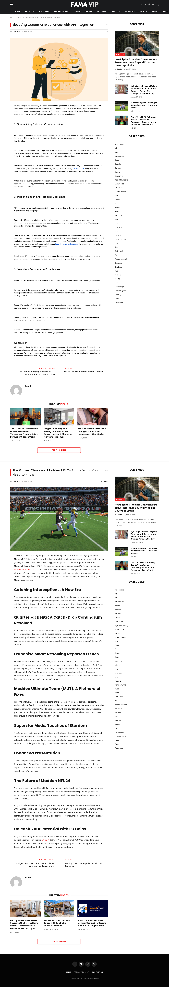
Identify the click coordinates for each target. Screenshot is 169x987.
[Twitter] (4, 119)
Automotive (119, 156)
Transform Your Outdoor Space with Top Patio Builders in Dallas (57, 923)
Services (118, 275)
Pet (116, 255)
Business (29, 11)
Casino (117, 172)
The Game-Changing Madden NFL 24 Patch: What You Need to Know (37, 373)
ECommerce (119, 184)
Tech (154, 11)
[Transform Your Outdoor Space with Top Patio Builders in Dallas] (59, 908)
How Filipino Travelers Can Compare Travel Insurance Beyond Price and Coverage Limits (136, 62)
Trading (118, 295)
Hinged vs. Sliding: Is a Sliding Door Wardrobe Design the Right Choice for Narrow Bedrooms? (58, 432)
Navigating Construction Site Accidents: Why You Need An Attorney (35, 864)
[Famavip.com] (84, 4)
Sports (143, 11)
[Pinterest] (4, 125)
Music (78, 11)
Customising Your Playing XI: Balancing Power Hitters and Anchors (144, 105)
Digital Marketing (121, 180)
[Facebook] (4, 112)
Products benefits (121, 259)
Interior (101, 11)
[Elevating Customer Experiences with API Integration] (59, 69)
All (116, 148)
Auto (116, 152)
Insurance (118, 215)
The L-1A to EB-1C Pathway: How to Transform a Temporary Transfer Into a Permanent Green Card (24, 432)
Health (88, 11)
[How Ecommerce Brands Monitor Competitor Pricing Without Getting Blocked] (92, 908)
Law (116, 223)
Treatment (119, 302)
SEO (116, 271)
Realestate (119, 263)
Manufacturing (120, 239)
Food (117, 204)
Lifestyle (115, 11)
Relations (130, 11)
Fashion (117, 196)
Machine (118, 235)
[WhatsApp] (4, 138)
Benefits (120, 54)
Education (118, 188)
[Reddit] (4, 132)
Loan (116, 231)
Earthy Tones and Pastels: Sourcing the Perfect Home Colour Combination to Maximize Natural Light (24, 924)
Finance (118, 200)
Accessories (119, 144)
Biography (44, 11)
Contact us (97, 972)
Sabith (15, 32)
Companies (119, 176)
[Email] (4, 145)
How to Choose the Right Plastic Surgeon (83, 371)
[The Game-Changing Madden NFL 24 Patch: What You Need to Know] (59, 519)
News (106, 32)
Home (17, 11)
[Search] (157, 4)
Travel (117, 299)
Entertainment (62, 11)
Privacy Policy (81, 972)
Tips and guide (120, 291)
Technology (119, 287)
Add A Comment (59, 450)
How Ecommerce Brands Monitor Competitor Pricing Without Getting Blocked (92, 923)
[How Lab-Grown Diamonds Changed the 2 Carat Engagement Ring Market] (92, 416)
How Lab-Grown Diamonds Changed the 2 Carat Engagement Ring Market (91, 431)
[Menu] (11, 4)
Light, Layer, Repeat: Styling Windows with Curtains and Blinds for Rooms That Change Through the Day (144, 90)
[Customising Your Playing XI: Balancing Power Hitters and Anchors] (121, 106)
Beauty (117, 160)
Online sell (119, 251)
